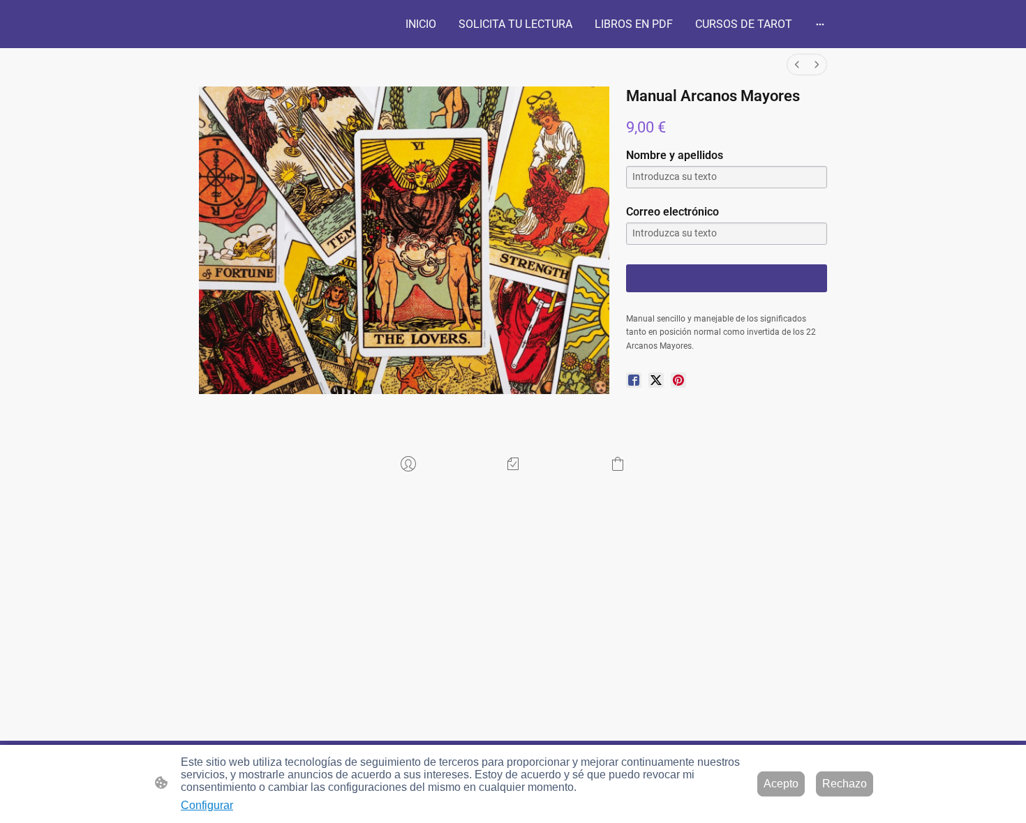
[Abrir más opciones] (820, 24)
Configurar (207, 805)
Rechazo (844, 784)
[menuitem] (797, 64)
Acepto (781, 784)
